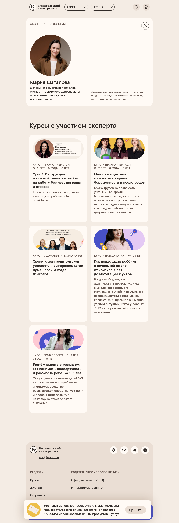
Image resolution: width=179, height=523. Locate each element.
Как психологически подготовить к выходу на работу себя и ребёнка (57, 196)
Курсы (72, 7)
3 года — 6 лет (58, 168)
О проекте (37, 495)
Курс (36, 164)
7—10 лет (134, 255)
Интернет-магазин (85, 487)
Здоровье (51, 255)
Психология (56, 23)
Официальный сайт (85, 480)
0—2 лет (39, 168)
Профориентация (57, 164)
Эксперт (36, 23)
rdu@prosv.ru (49, 457)
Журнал (99, 7)
